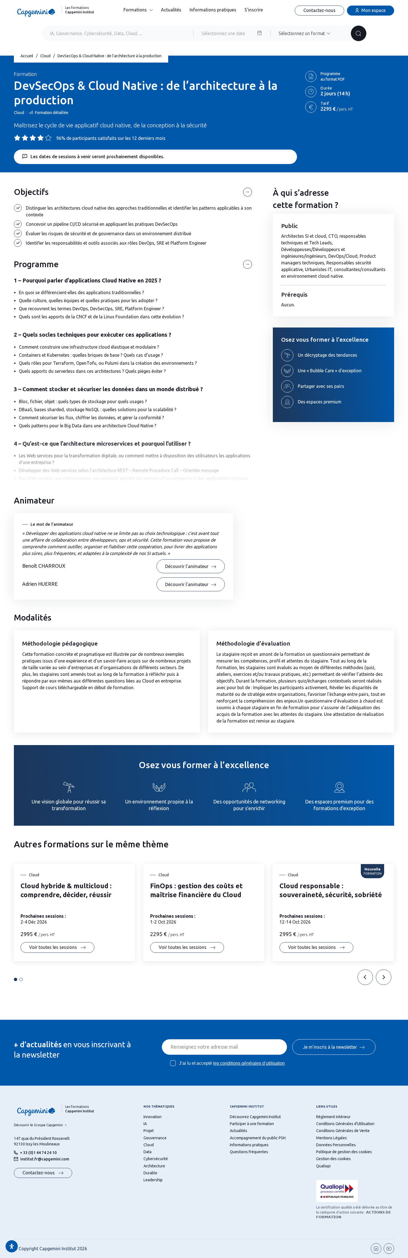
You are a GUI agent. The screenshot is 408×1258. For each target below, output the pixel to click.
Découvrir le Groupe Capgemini (38, 1125)
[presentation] (365, 977)
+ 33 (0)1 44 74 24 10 (38, 1152)
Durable (150, 1173)
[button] (15, 979)
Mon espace (373, 10)
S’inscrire (254, 9)
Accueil (27, 56)
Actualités (171, 9)
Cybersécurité (155, 1159)
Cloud (45, 56)
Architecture (154, 1166)
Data (147, 1152)
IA (145, 1123)
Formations (135, 9)
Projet (148, 1130)
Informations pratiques (213, 9)
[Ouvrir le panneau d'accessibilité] (12, 1246)
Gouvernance (155, 1138)
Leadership (153, 1180)
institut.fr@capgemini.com (44, 1159)
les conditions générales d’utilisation (249, 1063)
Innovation (152, 1117)
